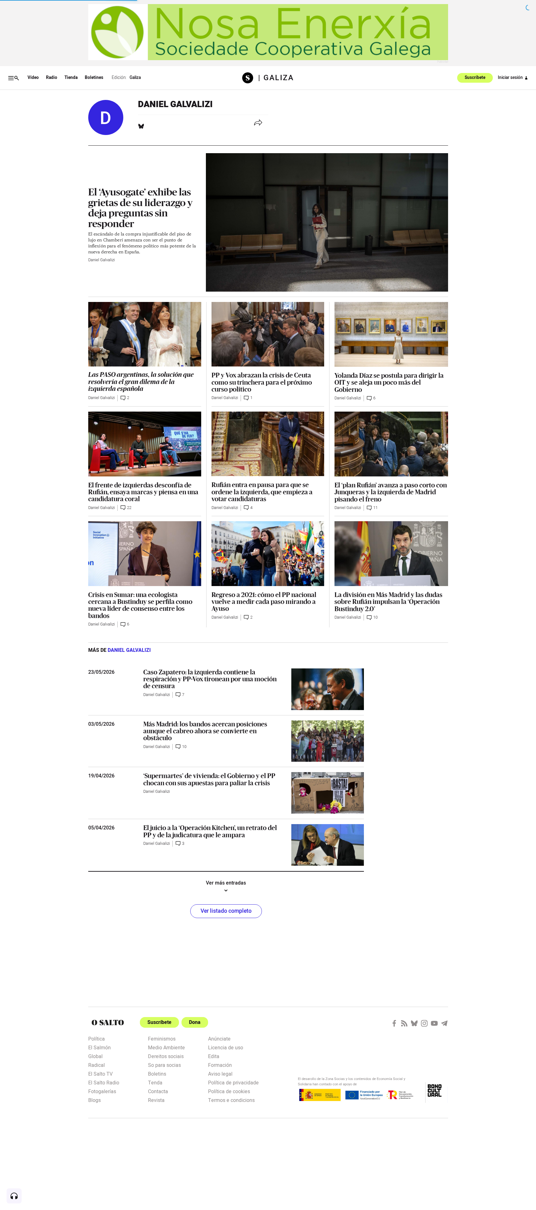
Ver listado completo (226, 911)
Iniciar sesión (510, 78)
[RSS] (404, 1023)
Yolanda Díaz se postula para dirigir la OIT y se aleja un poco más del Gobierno (389, 382)
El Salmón (99, 1047)
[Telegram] (444, 1023)
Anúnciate (219, 1038)
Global (95, 1056)
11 (375, 508)
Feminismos (162, 1038)
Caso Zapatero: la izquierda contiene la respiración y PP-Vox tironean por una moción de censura (210, 679)
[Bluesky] (141, 126)
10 (375, 617)
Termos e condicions (231, 1100)
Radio (51, 78)
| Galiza (276, 78)
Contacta (158, 1091)
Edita (213, 1056)
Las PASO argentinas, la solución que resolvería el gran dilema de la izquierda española (141, 381)
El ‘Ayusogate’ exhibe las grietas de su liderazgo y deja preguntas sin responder (140, 207)
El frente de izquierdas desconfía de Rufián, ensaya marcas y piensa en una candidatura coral (143, 492)
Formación (220, 1065)
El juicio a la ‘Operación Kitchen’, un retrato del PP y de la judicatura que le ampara (210, 831)
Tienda (71, 78)
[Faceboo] (394, 1023)
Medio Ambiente (166, 1047)
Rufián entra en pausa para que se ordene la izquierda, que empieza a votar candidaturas (262, 491)
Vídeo (33, 78)
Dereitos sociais (166, 1056)
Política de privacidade (233, 1082)
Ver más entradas (226, 883)
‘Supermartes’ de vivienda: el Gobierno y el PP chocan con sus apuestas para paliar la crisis (209, 779)
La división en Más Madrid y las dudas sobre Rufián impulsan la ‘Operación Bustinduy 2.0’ (388, 601)
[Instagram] (424, 1023)
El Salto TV (100, 1073)
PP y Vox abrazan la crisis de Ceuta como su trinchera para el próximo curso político (262, 382)
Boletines (94, 78)
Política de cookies (229, 1091)
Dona (195, 1022)
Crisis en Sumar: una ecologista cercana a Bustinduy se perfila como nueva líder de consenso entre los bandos (140, 605)
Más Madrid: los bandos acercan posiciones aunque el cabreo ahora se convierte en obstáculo (205, 731)
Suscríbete (475, 78)
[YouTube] (434, 1023)
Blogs (94, 1100)
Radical (96, 1065)
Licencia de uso (225, 1047)
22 (129, 508)
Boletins (157, 1073)
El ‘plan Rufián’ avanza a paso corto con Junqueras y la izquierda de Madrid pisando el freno (390, 492)
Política (96, 1038)
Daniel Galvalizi (101, 260)
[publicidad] (268, 32)
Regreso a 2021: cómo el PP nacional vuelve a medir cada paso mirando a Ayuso (264, 601)
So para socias (164, 1065)
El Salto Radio (103, 1082)
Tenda (155, 1082)
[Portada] (250, 77)
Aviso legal (220, 1073)
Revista (156, 1100)
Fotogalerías (102, 1091)
